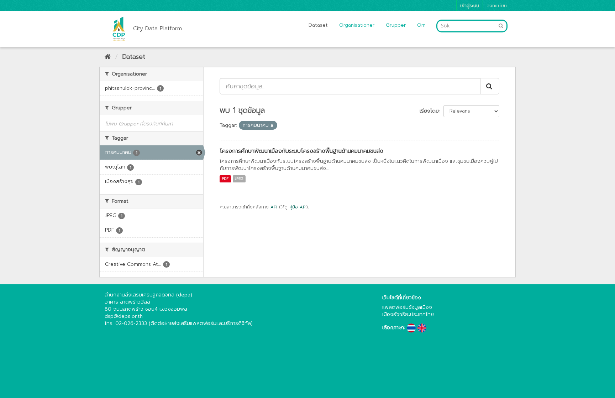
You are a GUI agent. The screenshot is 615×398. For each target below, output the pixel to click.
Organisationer (356, 25)
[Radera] (272, 126)
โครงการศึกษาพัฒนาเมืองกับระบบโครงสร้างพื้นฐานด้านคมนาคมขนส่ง (301, 151)
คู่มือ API (297, 207)
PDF (225, 178)
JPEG (239, 178)
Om (421, 25)
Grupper (396, 25)
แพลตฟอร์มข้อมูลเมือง (407, 307)
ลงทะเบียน (497, 5)
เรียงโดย (429, 111)
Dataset (318, 25)
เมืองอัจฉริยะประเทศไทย (408, 314)
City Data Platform (157, 28)
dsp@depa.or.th (124, 316)
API (273, 207)
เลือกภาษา (393, 327)
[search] (489, 86)
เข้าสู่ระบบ (469, 5)
